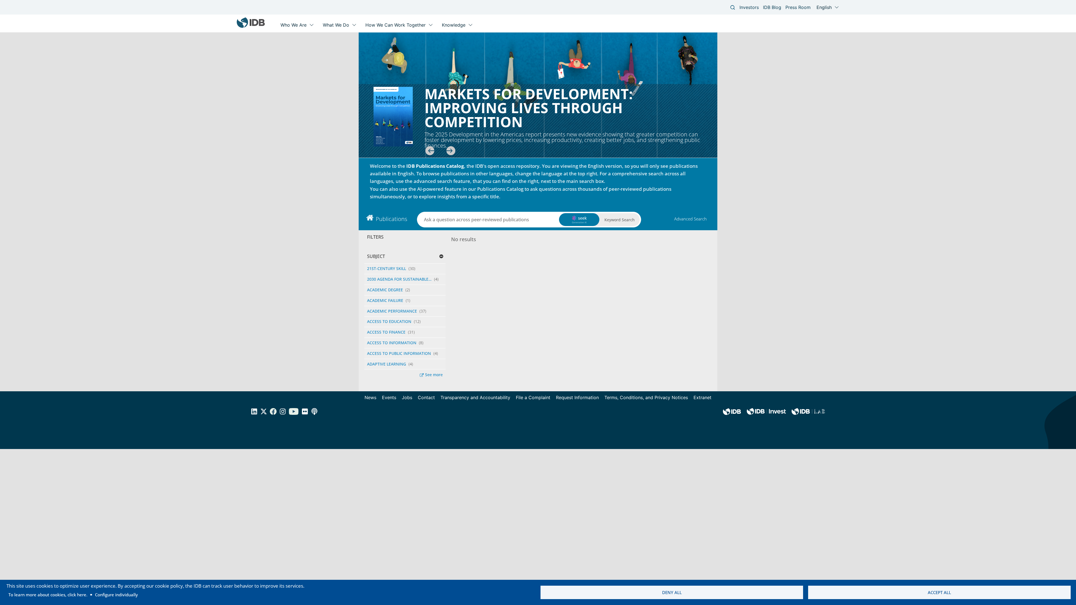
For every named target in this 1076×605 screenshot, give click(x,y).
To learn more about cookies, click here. (47, 594)
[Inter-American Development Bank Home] (251, 26)
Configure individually (116, 594)
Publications (391, 219)
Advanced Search (690, 219)
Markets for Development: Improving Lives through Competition (529, 107)
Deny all (672, 592)
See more (434, 374)
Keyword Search (619, 219)
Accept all (939, 592)
